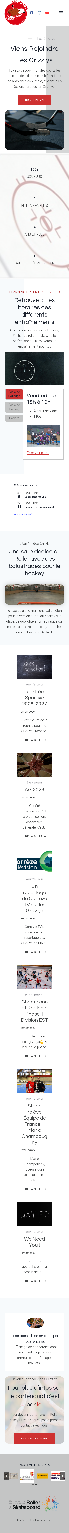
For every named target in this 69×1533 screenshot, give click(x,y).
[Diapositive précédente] (6, 1476)
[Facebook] (31, 12)
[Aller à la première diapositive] (62, 1476)
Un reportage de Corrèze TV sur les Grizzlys (34, 898)
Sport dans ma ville (36, 496)
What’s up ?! (34, 684)
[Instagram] (39, 12)
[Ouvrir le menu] (61, 12)
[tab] (14, 394)
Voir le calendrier (23, 514)
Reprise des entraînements (40, 507)
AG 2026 (34, 789)
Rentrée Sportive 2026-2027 (34, 697)
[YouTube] (47, 12)
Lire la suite (34, 740)
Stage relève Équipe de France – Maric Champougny (34, 1124)
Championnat (34, 995)
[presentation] (34, 667)
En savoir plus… (38, 453)
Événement (34, 783)
